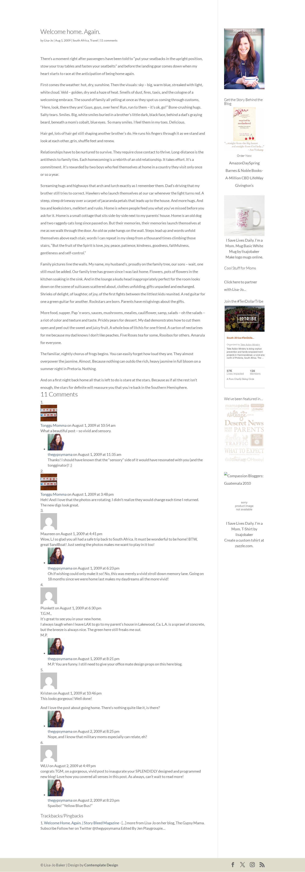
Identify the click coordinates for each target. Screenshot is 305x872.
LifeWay (256, 178)
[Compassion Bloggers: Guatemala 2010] (244, 483)
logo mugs (243, 257)
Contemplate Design (101, 865)
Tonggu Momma (53, 425)
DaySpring (251, 163)
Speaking (257, 8)
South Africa (81, 40)
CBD (245, 178)
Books (221, 8)
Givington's (244, 185)
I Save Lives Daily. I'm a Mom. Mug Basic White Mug (244, 246)
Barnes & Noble (238, 170)
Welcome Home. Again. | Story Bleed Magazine (81, 823)
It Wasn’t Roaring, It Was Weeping (184, 8)
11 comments (108, 40)
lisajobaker (250, 251)
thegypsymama (60, 454)
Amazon (235, 163)
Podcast (238, 8)
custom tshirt (249, 540)
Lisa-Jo (147, 8)
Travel (94, 40)
